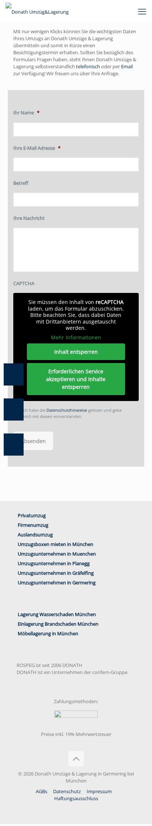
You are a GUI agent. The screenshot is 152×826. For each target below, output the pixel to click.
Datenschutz (67, 791)
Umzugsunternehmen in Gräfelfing (56, 573)
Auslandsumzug (35, 534)
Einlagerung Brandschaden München (58, 624)
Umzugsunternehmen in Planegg (54, 563)
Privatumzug (32, 515)
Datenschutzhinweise (66, 410)
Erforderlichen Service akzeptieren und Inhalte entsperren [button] (76, 379)
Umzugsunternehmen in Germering (57, 582)
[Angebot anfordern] (17, 444)
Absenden (33, 441)
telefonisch (88, 66)
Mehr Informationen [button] (76, 337)
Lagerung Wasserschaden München (57, 614)
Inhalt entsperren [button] (76, 351)
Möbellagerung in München (48, 633)
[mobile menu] (142, 11)
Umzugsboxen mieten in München (55, 544)
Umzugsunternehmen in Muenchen (57, 553)
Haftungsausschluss (76, 798)
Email (127, 66)
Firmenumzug (33, 525)
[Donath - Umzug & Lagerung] (37, 11)
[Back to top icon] (76, 759)
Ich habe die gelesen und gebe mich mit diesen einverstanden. (72, 413)
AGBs (41, 791)
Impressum (99, 791)
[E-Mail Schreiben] (17, 409)
